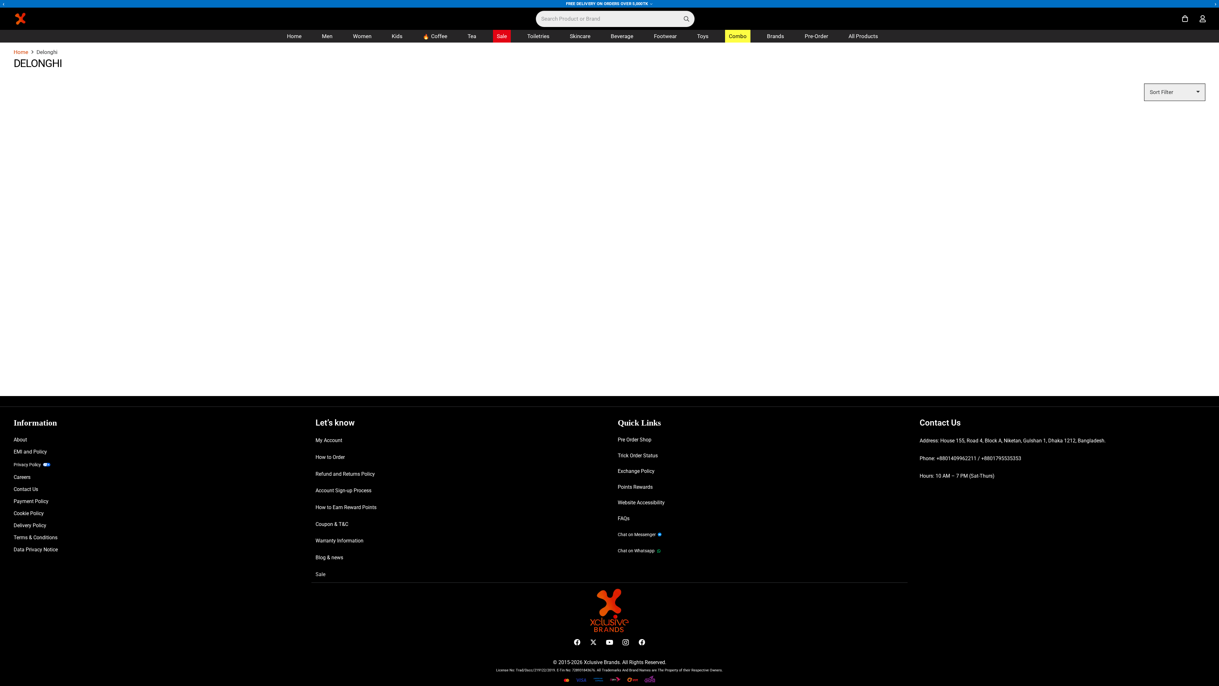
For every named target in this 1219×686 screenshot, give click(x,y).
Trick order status (638, 456)
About (20, 440)
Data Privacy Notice (36, 550)
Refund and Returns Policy (345, 474)
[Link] (1203, 19)
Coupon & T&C (332, 524)
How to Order (330, 457)
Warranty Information (339, 541)
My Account (329, 440)
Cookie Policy (29, 513)
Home (21, 52)
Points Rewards (635, 487)
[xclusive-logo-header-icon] (33, 18)
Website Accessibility (641, 503)
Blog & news (329, 558)
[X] (593, 642)
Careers (22, 477)
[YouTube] (610, 642)
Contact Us (26, 489)
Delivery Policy (30, 525)
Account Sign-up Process (343, 491)
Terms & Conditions (35, 538)
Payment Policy (31, 501)
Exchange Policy (636, 471)
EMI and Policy (30, 452)
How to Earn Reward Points (346, 507)
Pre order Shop (634, 440)
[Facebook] (577, 642)
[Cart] (1185, 19)
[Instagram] (626, 642)
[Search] (686, 19)
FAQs (623, 518)
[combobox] (615, 19)
